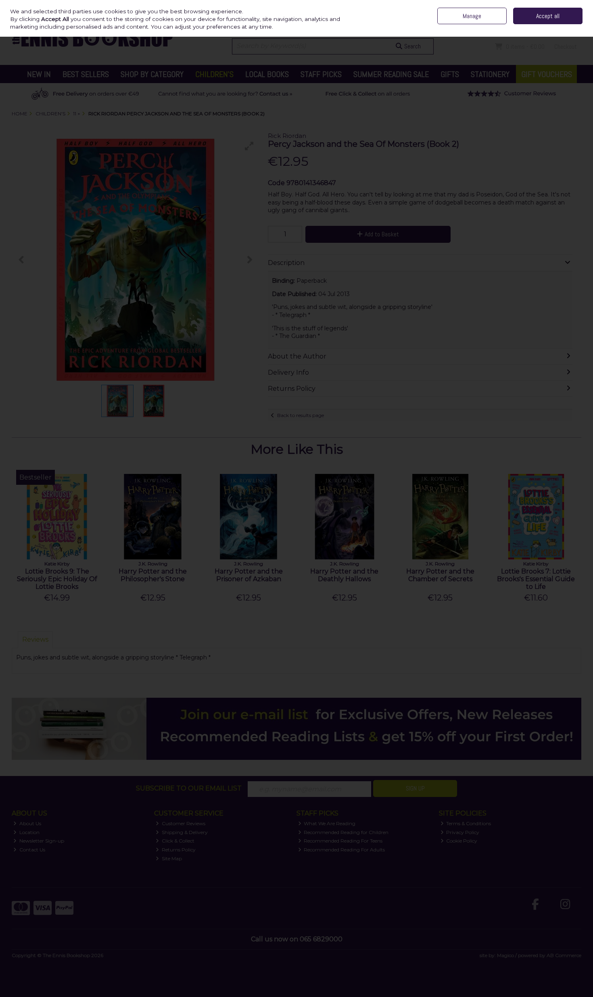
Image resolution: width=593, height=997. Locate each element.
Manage (472, 16)
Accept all (548, 16)
